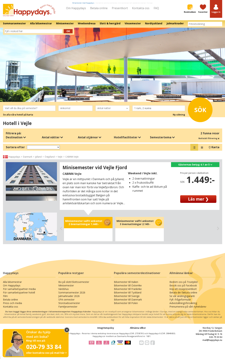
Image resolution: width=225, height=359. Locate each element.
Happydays (14, 156)
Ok (68, 31)
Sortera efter (15, 147)
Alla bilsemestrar (12, 282)
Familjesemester (67, 306)
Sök (200, 110)
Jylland (38, 156)
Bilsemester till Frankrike (128, 289)
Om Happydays (76, 8)
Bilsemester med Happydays (83, 3)
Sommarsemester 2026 (71, 292)
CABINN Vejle (72, 156)
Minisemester (66, 285)
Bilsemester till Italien (126, 282)
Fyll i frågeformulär (180, 299)
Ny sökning (179, 114)
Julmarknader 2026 (69, 296)
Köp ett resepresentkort (183, 289)
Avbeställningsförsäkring (183, 303)
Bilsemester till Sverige (127, 296)
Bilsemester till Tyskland (127, 292)
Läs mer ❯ (198, 199)
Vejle (60, 156)
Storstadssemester (69, 303)
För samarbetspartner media (19, 289)
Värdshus (63, 289)
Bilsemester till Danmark (128, 299)
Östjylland (50, 156)
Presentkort (120, 8)
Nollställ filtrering (208, 138)
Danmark (27, 156)
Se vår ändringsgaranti (182, 296)
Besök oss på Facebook (183, 285)
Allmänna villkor (138, 327)
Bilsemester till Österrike (128, 285)
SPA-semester (66, 299)
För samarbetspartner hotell (19, 292)
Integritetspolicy (105, 327)
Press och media (12, 303)
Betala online (99, 8)
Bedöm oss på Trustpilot (183, 282)
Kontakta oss (140, 8)
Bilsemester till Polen (126, 303)
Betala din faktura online (183, 292)
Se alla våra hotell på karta (18, 114)
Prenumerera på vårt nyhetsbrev (187, 306)
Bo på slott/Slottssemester (73, 282)
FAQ (156, 8)
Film (5, 296)
